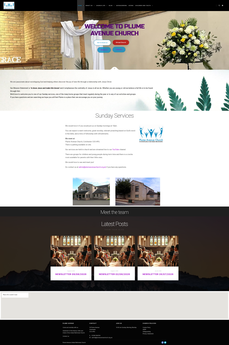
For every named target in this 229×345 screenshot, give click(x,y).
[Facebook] (162, 342)
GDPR (144, 329)
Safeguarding (147, 331)
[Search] (219, 5)
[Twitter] (165, 342)
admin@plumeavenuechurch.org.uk (92, 167)
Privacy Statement (148, 333)
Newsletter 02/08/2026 (114, 274)
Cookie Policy (147, 327)
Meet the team (114, 212)
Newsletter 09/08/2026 (71, 274)
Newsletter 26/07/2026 (158, 274)
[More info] (222, 5)
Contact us (66, 336)
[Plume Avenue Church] (9, 5)
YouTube (115, 149)
